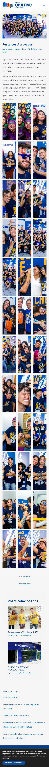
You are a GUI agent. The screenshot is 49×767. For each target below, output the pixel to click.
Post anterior (24, 576)
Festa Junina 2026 (10, 697)
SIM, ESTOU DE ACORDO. (14, 763)
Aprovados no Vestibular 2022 (23, 632)
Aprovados (7, 49)
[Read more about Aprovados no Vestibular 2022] (24, 617)
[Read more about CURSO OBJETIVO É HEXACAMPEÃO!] (24, 652)
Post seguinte (24, 583)
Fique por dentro (20, 49)
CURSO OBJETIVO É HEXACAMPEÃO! (18, 668)
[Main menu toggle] (43, 5)
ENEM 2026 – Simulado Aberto (16, 715)
